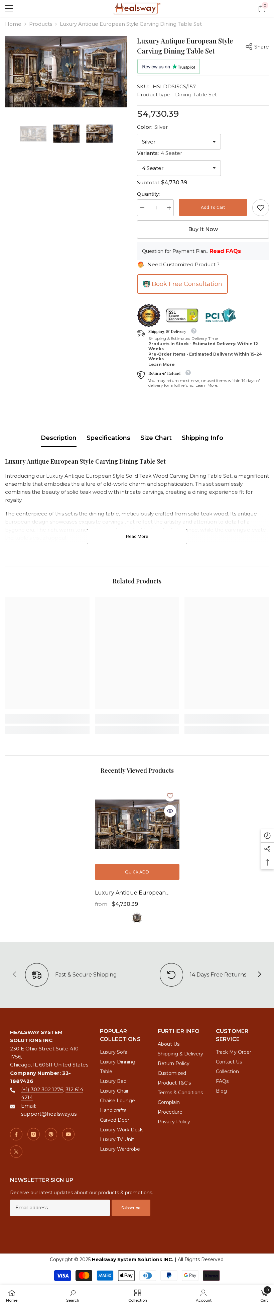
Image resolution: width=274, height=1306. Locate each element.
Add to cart (213, 207)
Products (40, 24)
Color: (152, 127)
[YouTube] (68, 1134)
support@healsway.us (49, 1114)
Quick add (137, 871)
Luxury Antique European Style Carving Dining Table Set (135, 894)
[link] (260, 207)
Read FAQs (225, 251)
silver (137, 918)
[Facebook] (16, 1134)
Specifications (108, 438)
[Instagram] (33, 1134)
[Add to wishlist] (170, 795)
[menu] (9, 8)
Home (13, 24)
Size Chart (156, 438)
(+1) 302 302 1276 (42, 1089)
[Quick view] (170, 811)
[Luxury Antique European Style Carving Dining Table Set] (137, 824)
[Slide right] (259, 975)
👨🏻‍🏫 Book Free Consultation (182, 284)
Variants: (159, 153)
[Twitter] (16, 1151)
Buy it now (203, 229)
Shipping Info (202, 438)
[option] (66, 71)
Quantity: (148, 194)
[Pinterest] (51, 1134)
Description (59, 438)
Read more (137, 536)
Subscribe (131, 1207)
